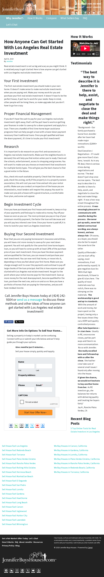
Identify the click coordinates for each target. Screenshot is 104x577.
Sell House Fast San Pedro (14, 485)
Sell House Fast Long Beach (14, 502)
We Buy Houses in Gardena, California (71, 450)
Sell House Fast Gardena (13, 493)
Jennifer (9, 61)
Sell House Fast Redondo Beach (16, 450)
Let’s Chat (11, 25)
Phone (21, 385)
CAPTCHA (23, 395)
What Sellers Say (70, 18)
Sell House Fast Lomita (12, 489)
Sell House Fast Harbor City (14, 515)
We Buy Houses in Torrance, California (71, 472)
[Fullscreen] (97, 54)
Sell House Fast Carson (12, 506)
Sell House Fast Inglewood (14, 511)
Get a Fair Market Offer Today (15, 538)
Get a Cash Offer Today (73, 7)
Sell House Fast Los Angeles (15, 446)
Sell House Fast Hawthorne (14, 498)
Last (37, 370)
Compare (51, 18)
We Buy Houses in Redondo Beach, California (74, 467)
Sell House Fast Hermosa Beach (16, 472)
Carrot (90, 547)
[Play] (74, 54)
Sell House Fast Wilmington (15, 524)
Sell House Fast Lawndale (13, 519)
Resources (38, 542)
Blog (17, 545)
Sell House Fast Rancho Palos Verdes (19, 463)
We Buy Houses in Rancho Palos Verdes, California (77, 463)
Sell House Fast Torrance (13, 454)
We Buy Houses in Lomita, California (70, 454)
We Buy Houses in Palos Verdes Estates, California (77, 459)
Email (39, 385)
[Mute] (93, 54)
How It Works (34, 18)
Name (21, 361)
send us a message (29, 299)
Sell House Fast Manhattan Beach (17, 476)
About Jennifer (93, 7)
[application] (85, 48)
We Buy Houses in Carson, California (70, 446)
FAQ (85, 18)
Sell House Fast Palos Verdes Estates (19, 459)
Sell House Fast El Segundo (14, 480)
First (19, 370)
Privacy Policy (8, 545)
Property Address (26, 375)
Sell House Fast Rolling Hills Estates (19, 467)
